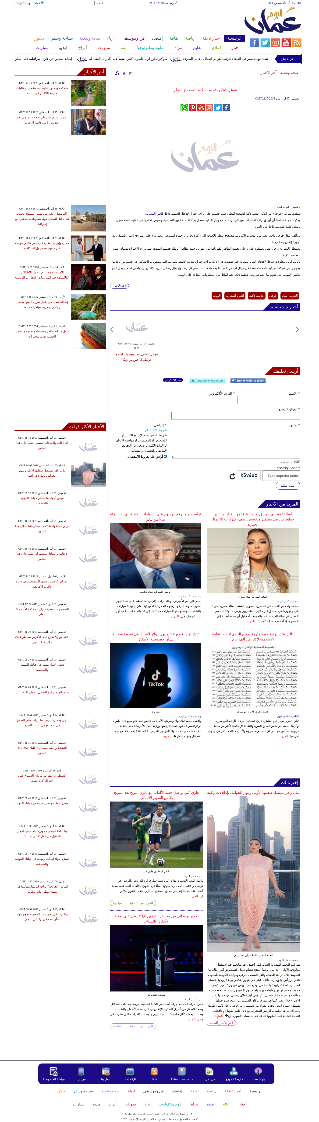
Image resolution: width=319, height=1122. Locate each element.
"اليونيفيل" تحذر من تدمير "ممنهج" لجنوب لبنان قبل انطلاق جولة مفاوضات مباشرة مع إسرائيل (42, 219)
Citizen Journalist (182, 1079)
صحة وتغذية (289, 73)
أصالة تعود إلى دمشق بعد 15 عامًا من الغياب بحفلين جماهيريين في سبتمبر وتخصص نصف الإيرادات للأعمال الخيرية (252, 519)
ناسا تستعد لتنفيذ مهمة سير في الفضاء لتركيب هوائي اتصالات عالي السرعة (250, 59)
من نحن (210, 1079)
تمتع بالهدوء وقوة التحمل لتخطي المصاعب (42, 692)
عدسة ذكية (256, 295)
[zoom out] (130, 72)
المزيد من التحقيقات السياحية (133, 903)
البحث (99, 3)
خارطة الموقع (234, 1079)
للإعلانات (130, 1079)
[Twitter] (208, 382)
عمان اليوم (34, 3)
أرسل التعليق (288, 485)
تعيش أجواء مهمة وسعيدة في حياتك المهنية (42, 803)
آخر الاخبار (268, 73)
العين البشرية (154, 213)
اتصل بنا (106, 1079)
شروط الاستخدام (156, 430)
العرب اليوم (290, 295)
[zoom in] (117, 72)
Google (18, 3)
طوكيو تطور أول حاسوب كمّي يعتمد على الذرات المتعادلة (145, 59)
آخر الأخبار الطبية (221, 1023)
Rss (154, 1079)
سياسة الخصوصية (54, 1079)
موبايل (81, 1079)
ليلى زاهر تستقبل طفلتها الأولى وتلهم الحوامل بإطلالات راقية (253, 793)
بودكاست (259, 1079)
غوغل (273, 295)
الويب (217, 295)
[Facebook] (248, 382)
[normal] (123, 72)
